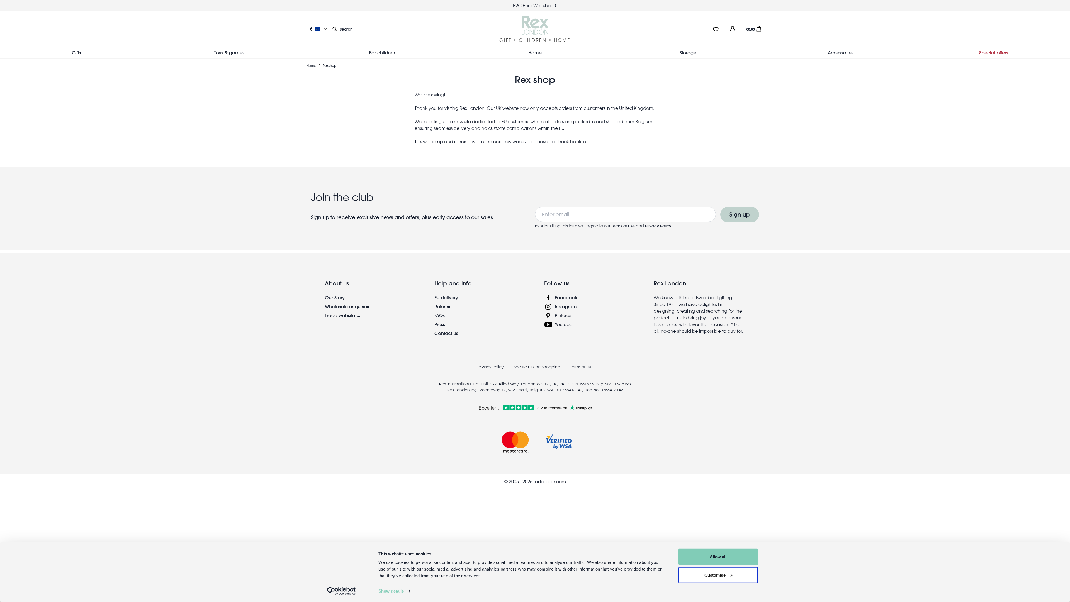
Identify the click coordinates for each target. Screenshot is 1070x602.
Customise (715, 574)
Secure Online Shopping (537, 367)
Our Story (335, 297)
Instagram (566, 306)
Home (311, 65)
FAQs (439, 315)
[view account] (732, 29)
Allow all (718, 556)
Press (439, 324)
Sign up (739, 214)
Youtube (563, 324)
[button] (342, 29)
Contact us (446, 333)
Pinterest (563, 315)
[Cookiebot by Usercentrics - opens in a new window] (341, 591)
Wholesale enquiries (347, 306)
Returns (442, 306)
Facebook (566, 297)
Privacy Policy (658, 226)
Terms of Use (623, 226)
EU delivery (446, 297)
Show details (391, 591)
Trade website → (343, 315)
